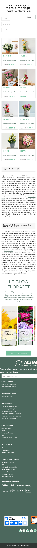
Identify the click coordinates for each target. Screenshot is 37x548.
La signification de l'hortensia (25, 339)
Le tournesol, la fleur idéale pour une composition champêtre (9, 339)
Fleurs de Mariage (7, 396)
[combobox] (6, 24)
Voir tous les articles (18, 353)
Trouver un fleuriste (7, 433)
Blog (3, 435)
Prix (5, 18)
